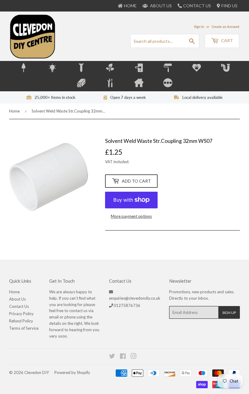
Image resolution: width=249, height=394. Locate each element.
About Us (17, 299)
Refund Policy (21, 320)
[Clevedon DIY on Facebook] (123, 357)
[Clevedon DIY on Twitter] (112, 357)
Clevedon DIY (36, 372)
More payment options (131, 216)
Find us (229, 5)
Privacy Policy (21, 313)
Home (14, 111)
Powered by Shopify (72, 372)
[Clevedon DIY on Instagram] (134, 357)
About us (160, 5)
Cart (226, 40)
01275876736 (127, 305)
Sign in (199, 27)
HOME (130, 5)
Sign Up (229, 312)
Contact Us (197, 5)
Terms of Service (24, 328)
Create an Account (225, 27)
